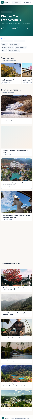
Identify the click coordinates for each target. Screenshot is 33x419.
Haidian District (19, 41)
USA (4, 50)
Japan (4, 44)
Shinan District (14, 44)
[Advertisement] (16, 241)
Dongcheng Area (21, 47)
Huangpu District (14, 50)
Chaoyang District (7, 47)
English (27, 2)
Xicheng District (7, 41)
